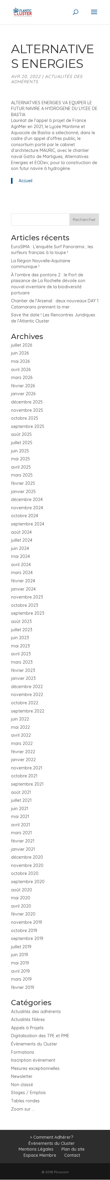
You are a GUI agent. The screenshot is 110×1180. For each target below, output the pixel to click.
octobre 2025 (24, 418)
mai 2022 (20, 727)
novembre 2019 (26, 922)
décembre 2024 (27, 499)
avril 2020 (21, 906)
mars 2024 (22, 572)
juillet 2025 (21, 442)
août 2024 (21, 532)
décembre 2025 (27, 402)
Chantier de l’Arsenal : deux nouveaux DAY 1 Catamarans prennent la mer (54, 304)
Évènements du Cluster (34, 1044)
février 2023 (23, 670)
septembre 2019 (27, 938)
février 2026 (23, 386)
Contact (72, 1155)
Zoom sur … (23, 1109)
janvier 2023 (23, 678)
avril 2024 (21, 564)
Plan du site (73, 1149)
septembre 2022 (27, 711)
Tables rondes (25, 1101)
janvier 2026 (23, 393)
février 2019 (22, 987)
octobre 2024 (24, 515)
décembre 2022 (27, 686)
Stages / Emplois (28, 1092)
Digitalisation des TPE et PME (40, 1035)
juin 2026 (20, 353)
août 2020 (21, 890)
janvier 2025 (23, 491)
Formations (22, 1052)
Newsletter (21, 1076)
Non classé (22, 1084)
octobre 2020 (24, 873)
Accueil (25, 180)
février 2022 (23, 751)
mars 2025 (22, 475)
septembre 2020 (28, 881)
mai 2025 (20, 459)
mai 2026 (20, 361)
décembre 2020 (27, 857)
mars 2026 (21, 377)
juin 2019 (19, 954)
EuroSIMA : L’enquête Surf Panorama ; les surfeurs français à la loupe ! (52, 250)
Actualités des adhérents (46, 79)
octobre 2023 (24, 605)
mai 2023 (20, 646)
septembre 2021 (27, 784)
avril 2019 (20, 971)
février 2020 (23, 914)
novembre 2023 (27, 597)
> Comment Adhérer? (51, 1137)
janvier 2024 (23, 589)
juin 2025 (20, 451)
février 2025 (23, 483)
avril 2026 (21, 369)
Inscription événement (33, 1060)
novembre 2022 (27, 694)
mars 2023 (22, 662)
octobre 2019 (24, 930)
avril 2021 (20, 825)
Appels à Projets (27, 1028)
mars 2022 (22, 743)
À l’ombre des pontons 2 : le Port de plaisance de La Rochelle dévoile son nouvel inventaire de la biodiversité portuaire (48, 284)
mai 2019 (20, 963)
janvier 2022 (23, 759)
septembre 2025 (27, 426)
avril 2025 (21, 467)
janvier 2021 (23, 849)
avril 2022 (21, 735)
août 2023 (21, 621)
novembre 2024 (27, 508)
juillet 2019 (21, 947)
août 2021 (21, 792)
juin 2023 (20, 637)
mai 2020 (20, 898)
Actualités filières (28, 1019)
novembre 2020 (27, 865)
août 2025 (21, 434)
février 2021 (22, 841)
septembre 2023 (27, 613)
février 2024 (23, 581)
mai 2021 (20, 816)
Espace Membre (40, 1155)
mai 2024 (20, 556)
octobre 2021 (24, 776)
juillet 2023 (21, 629)
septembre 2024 (27, 524)
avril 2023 (21, 654)
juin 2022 (20, 719)
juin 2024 (20, 548)
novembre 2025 (27, 410)
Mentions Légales (36, 1149)
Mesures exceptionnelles (35, 1068)
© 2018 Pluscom (55, 1172)
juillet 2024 (21, 540)
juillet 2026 (21, 345)
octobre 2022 (24, 703)
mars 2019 (21, 979)
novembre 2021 (26, 768)
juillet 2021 (21, 800)
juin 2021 (19, 808)
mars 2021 (21, 832)
